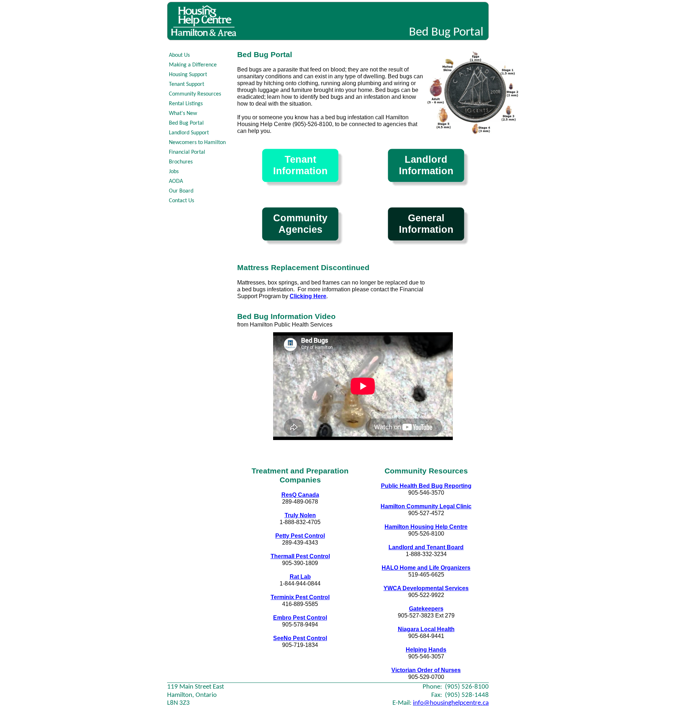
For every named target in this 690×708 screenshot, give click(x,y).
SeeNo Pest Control (300, 638)
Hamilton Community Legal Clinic (426, 506)
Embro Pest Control (300, 618)
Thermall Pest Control (300, 556)
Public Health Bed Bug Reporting (426, 486)
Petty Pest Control (300, 536)
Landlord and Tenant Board (426, 547)
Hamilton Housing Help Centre (426, 527)
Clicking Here (308, 296)
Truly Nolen (300, 515)
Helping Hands (426, 650)
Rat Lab (300, 577)
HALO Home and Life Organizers (426, 568)
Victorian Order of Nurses (426, 670)
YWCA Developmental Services (426, 588)
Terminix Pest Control (300, 597)
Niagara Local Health (426, 629)
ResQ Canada (300, 495)
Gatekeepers (426, 609)
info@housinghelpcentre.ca (451, 703)
